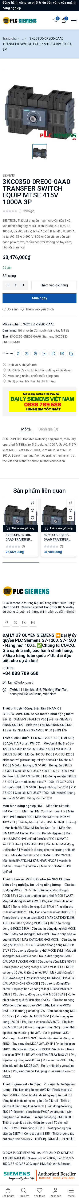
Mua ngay (39, 298)
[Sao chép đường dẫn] (71, 353)
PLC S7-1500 (58, 771)
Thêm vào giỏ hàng (54, 285)
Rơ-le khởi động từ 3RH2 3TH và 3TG (49, 978)
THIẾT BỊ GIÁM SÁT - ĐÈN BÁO (54, 1139)
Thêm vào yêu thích (39, 309)
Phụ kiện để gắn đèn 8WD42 (31, 1089)
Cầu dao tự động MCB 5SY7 (56, 961)
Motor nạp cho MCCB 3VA (20, 1038)
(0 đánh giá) (27, 211)
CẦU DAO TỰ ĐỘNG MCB (19, 961)
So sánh (12, 309)
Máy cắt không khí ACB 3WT (31, 934)
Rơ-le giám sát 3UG (56, 1032)
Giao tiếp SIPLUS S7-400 (31, 771)
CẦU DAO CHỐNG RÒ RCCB (21, 983)
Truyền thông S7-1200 (53, 787)
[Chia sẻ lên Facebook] (18, 353)
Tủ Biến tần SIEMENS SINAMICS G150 (28, 730)
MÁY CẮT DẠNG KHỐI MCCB (40, 939)
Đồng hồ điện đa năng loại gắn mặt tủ (46, 1095)
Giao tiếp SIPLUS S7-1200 (31, 792)
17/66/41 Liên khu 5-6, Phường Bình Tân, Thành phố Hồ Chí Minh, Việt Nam (38, 692)
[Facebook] (7, 622)
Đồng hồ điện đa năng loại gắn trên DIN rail (30, 1100)
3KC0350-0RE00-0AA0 (25, 337)
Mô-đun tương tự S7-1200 (29, 765)
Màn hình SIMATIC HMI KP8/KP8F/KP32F (30, 860)
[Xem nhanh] (32, 510)
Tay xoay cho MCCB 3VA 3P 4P (33, 1043)
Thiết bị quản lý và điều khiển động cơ (27, 1122)
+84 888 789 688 (21, 673)
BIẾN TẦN (60, 730)
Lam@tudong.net (20, 682)
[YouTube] (24, 622)
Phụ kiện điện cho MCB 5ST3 (40, 1022)
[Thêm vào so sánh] (32, 503)
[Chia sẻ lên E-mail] (62, 353)
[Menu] (73, 20)
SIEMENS (9, 175)
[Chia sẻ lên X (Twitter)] (27, 353)
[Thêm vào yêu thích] (32, 517)
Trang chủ (10, 38)
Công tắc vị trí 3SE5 (37, 1133)
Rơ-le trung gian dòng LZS (28, 1011)
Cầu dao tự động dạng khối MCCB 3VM (37, 950)
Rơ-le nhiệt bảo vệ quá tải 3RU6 (33, 906)
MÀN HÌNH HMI (33, 844)
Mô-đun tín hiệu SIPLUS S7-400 (32, 749)
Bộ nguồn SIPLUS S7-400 (19, 787)
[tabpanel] (39, 448)
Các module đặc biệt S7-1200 (34, 782)
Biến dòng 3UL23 (32, 1128)
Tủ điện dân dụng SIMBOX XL (52, 1117)
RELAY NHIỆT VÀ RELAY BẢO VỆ (47, 1054)
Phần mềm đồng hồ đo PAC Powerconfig (37, 1111)
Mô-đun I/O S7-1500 (39, 754)
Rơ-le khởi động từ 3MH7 (55, 956)
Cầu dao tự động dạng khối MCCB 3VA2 (39, 994)
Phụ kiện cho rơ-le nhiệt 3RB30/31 (52, 912)
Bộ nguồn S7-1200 (39, 798)
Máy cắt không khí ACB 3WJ (21, 901)
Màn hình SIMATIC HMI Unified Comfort (30, 827)
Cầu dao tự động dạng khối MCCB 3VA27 (45, 895)
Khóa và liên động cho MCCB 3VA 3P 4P (38, 1049)
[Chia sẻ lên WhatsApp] (53, 353)
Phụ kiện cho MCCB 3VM (33, 1016)
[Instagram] (33, 622)
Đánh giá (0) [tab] (48, 429)
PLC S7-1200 (63, 754)
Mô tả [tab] (26, 429)
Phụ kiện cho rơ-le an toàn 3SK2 (24, 917)
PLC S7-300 (64, 782)
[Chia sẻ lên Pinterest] (35, 353)
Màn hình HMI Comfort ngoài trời (44, 811)
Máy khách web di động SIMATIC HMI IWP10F (41, 855)
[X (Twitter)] (15, 622)
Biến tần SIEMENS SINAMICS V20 (25, 719)
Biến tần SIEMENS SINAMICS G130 (49, 725)
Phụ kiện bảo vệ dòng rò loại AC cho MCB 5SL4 (33, 967)
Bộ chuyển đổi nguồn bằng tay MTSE (43, 330)
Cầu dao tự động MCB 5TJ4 (29, 923)
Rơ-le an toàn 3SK (54, 1060)
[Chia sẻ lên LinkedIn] (44, 353)
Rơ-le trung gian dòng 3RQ (42, 1027)
